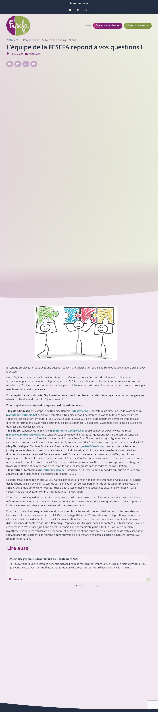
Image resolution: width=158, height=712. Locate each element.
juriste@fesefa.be (92, 446)
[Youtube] (70, 10)
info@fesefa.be (81, 411)
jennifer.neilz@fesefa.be (68, 430)
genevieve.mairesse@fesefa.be (25, 434)
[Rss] (86, 10)
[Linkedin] (78, 10)
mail (70, 385)
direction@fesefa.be (52, 470)
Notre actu (35, 53)
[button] (9, 64)
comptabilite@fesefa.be (21, 415)
